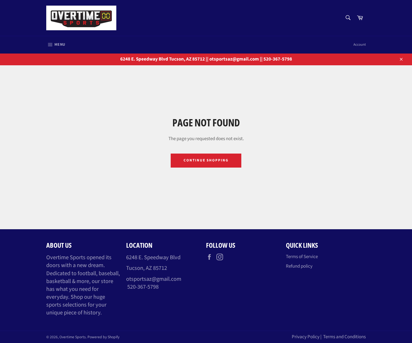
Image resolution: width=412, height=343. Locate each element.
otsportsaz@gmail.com (153, 279)
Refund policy (299, 266)
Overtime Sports (72, 337)
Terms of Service (302, 256)
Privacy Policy (306, 336)
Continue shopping (206, 160)
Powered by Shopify (103, 337)
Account (359, 44)
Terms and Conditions (344, 336)
